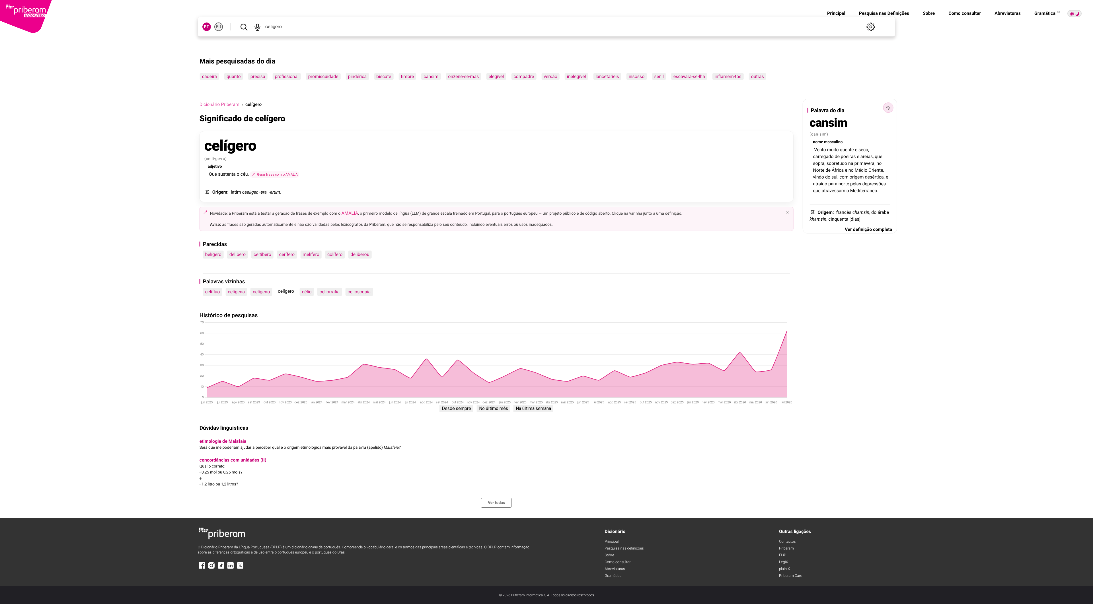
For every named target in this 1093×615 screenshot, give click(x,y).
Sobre (929, 13)
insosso (637, 76)
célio (307, 291)
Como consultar (964, 13)
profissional (287, 76)
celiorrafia (330, 291)
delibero (237, 254)
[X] (240, 568)
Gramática (1045, 13)
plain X (784, 569)
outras (757, 76)
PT (206, 26)
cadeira (209, 76)
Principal (836, 13)
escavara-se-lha (689, 76)
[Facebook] (202, 568)
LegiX (783, 562)
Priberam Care (790, 576)
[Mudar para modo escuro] (1074, 13)
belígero (213, 254)
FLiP (782, 555)
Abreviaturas (1008, 13)
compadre (523, 76)
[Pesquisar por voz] (258, 26)
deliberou (359, 254)
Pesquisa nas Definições (884, 13)
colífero (335, 254)
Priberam (786, 548)
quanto (234, 76)
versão (550, 76)
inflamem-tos (728, 76)
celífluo (212, 291)
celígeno (261, 291)
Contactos (787, 542)
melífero (311, 254)
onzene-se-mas (463, 76)
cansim (431, 76)
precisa (257, 76)
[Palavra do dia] (888, 107)
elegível (496, 76)
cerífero (287, 254)
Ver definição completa (868, 229)
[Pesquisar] (244, 26)
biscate (383, 76)
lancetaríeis (607, 76)
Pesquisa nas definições (624, 548)
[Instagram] (211, 568)
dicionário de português (315, 547)
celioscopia (359, 291)
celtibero (262, 254)
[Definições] (870, 26)
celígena (236, 291)
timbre (407, 76)
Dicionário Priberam (219, 104)
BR (218, 26)
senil (658, 76)
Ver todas (496, 503)
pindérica (357, 76)
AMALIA (350, 213)
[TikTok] (221, 568)
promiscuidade (323, 76)
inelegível (576, 76)
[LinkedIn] (230, 568)
